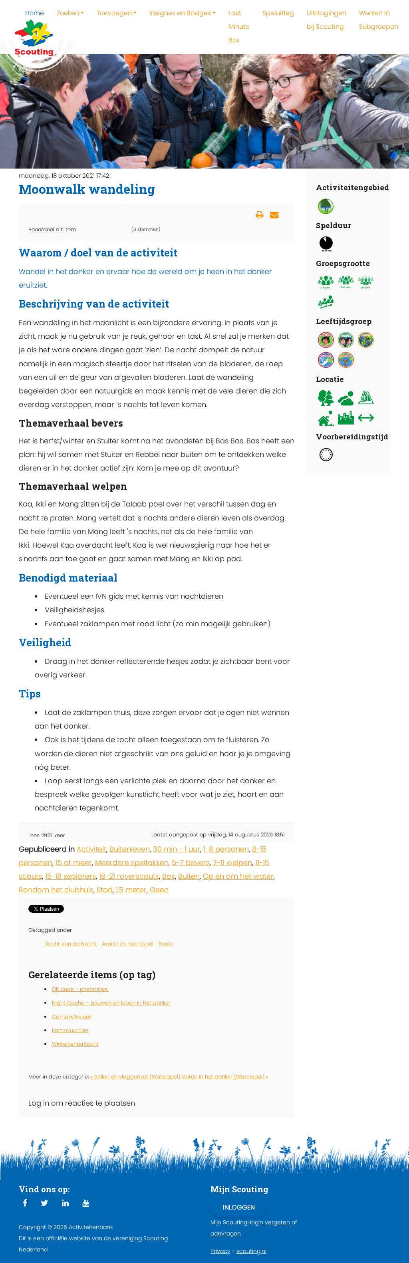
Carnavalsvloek (71, 1017)
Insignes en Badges (180, 13)
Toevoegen (114, 13)
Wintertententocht (75, 1044)
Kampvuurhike (70, 1030)
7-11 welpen (232, 863)
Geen (159, 890)
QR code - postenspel (80, 989)
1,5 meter (131, 890)
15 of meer (74, 863)
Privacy (220, 1251)
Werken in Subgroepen (378, 19)
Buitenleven (129, 849)
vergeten (277, 1222)
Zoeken (68, 13)
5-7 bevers (191, 863)
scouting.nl (251, 1251)
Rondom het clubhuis (56, 890)
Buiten (189, 876)
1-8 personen (226, 849)
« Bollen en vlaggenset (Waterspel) (135, 1076)
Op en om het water (238, 876)
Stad (105, 890)
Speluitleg (278, 13)
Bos (168, 876)
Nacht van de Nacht (70, 943)
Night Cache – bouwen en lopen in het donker (111, 1003)
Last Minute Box (239, 26)
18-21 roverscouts (129, 876)
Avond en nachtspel (127, 943)
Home (34, 13)
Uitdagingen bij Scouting (326, 19)
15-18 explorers (70, 876)
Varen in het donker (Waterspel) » (225, 1076)
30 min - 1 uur (176, 849)
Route (166, 943)
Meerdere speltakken (132, 863)
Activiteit (91, 849)
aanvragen (225, 1233)
